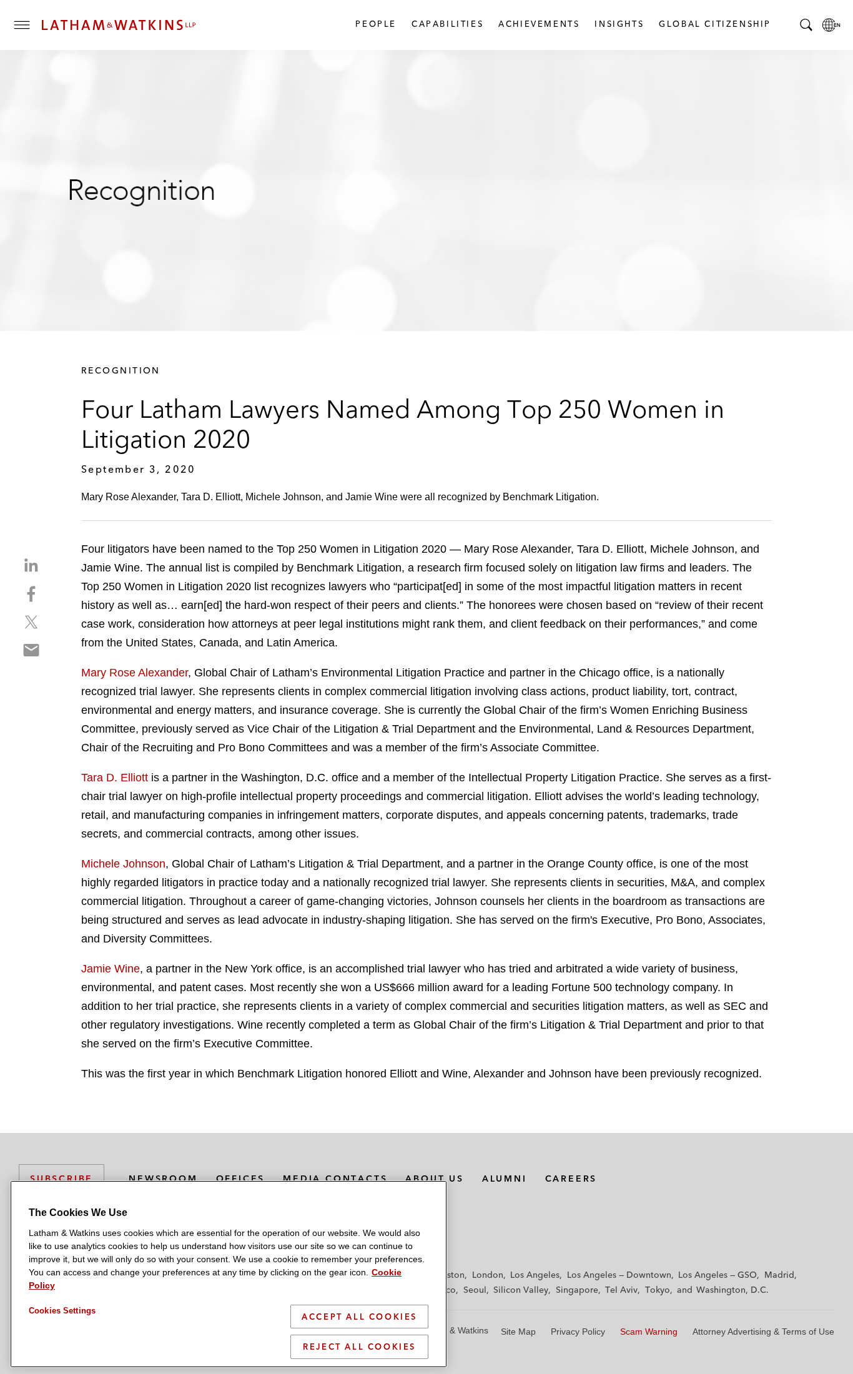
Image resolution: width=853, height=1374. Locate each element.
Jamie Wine (110, 968)
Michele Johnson (123, 864)
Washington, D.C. (732, 1289)
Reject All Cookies (359, 1347)
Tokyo (657, 1289)
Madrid (779, 1274)
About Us (434, 1178)
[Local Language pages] (831, 24)
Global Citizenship (714, 24)
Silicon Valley (520, 1289)
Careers (571, 1178)
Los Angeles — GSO (717, 1274)
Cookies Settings (62, 1310)
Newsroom (163, 1178)
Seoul (474, 1289)
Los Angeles (535, 1274)
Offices (240, 1178)
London (487, 1274)
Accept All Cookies (359, 1317)
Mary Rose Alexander (134, 672)
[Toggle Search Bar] (806, 24)
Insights (618, 24)
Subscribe (61, 1178)
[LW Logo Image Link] (119, 25)
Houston (447, 1274)
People (375, 24)
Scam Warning (649, 1332)
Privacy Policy (578, 1332)
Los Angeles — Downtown (619, 1274)
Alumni (504, 1178)
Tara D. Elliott (116, 777)
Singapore (577, 1289)
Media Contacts (335, 1178)
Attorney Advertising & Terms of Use (763, 1332)
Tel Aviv (621, 1289)
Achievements (538, 24)
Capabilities (447, 24)
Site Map (518, 1332)
